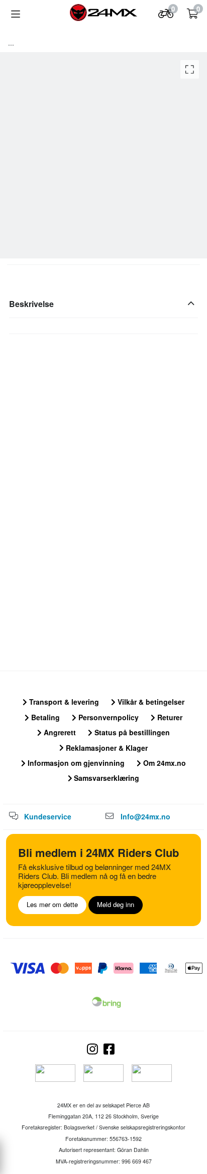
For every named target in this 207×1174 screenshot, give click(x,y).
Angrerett (59, 732)
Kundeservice (47, 816)
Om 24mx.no (163, 763)
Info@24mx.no (145, 816)
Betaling (44, 717)
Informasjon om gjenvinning (75, 763)
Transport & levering (63, 702)
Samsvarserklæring (105, 778)
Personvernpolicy (107, 717)
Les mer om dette (52, 904)
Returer (168, 717)
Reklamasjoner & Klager (106, 748)
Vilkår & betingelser (150, 702)
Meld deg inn (115, 904)
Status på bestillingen (131, 732)
